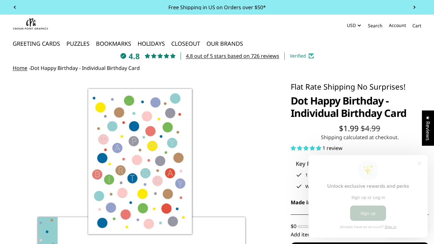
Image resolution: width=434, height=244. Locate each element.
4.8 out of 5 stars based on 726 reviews (232, 55)
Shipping (339, 86)
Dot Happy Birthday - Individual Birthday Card (85, 67)
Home (20, 67)
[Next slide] (414, 7)
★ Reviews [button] (427, 128)
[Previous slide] (15, 7)
